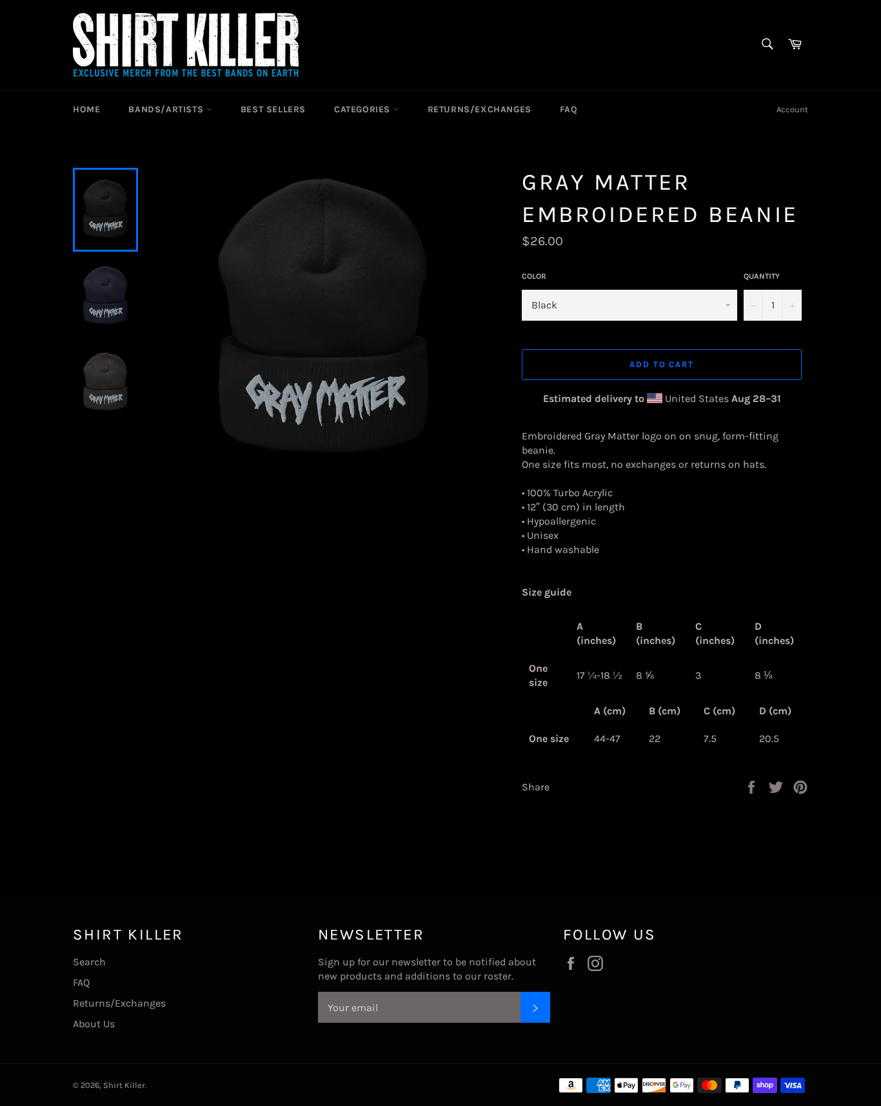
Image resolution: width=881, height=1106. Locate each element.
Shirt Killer (124, 1085)
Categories (363, 109)
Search (89, 962)
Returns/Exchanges (479, 109)
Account (792, 109)
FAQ (569, 109)
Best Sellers (273, 109)
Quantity (762, 276)
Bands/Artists (167, 109)
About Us (94, 1024)
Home (86, 109)
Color (534, 276)
